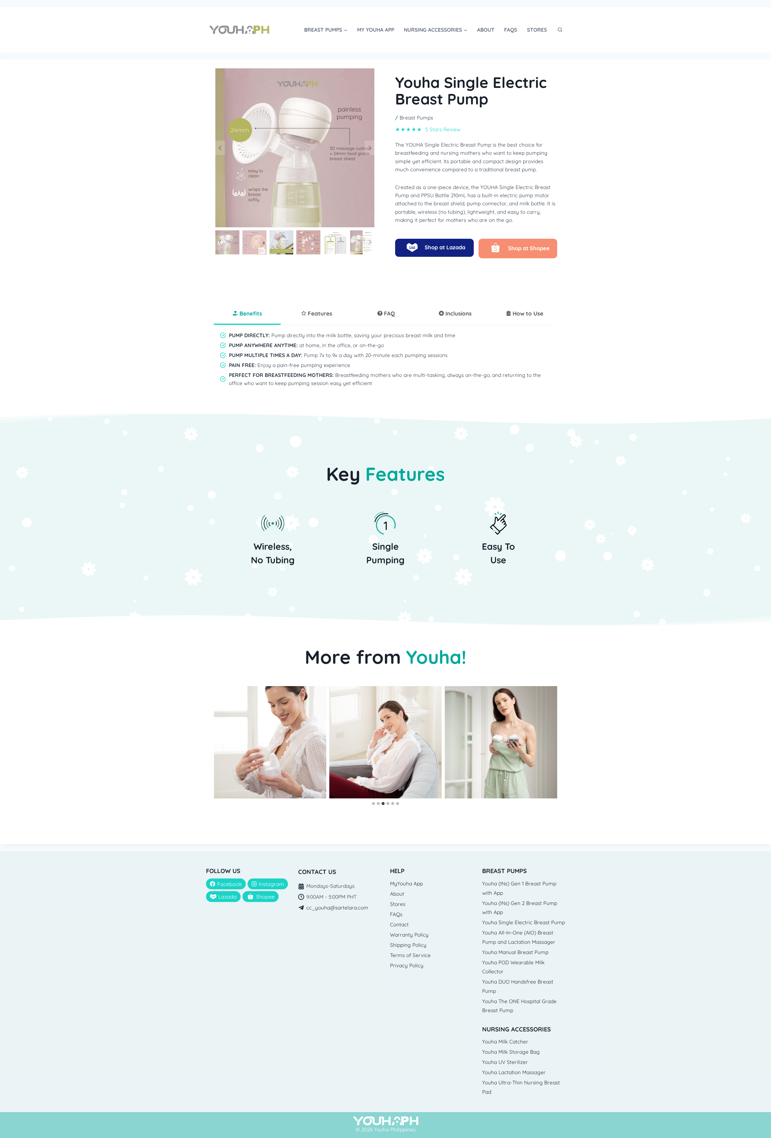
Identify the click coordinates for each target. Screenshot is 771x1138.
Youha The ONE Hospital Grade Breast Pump (519, 1006)
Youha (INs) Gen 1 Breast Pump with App (519, 888)
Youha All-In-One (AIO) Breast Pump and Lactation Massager (518, 937)
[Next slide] (369, 148)
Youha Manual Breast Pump (515, 952)
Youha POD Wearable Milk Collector (513, 967)
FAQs (510, 29)
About (486, 29)
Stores (537, 29)
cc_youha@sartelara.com (337, 907)
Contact (399, 924)
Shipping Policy (408, 945)
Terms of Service (410, 955)
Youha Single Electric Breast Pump (523, 922)
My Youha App (375, 29)
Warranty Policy (409, 934)
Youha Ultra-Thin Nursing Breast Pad (521, 1087)
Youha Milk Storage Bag (511, 1052)
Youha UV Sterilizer (505, 1062)
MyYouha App (406, 883)
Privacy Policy (406, 965)
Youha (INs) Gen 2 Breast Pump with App (519, 908)
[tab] (247, 314)
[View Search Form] (560, 30)
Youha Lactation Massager (514, 1072)
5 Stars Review (442, 129)
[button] (227, 242)
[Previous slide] (220, 148)
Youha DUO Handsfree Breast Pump (517, 986)
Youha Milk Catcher (505, 1041)
